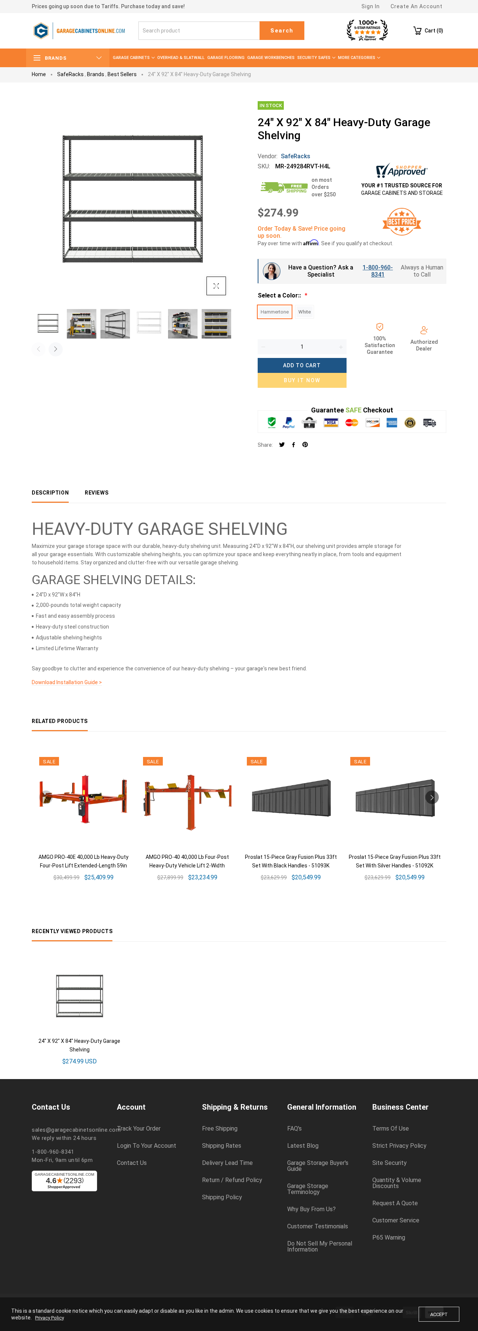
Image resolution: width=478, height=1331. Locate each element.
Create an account (417, 6)
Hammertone (275, 312)
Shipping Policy (222, 1197)
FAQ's (294, 1129)
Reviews (96, 493)
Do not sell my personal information (319, 1247)
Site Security (389, 1163)
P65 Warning (388, 1238)
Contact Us (132, 1163)
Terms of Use (390, 1129)
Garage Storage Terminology (307, 1189)
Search (282, 30)
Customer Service (395, 1221)
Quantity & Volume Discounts (396, 1183)
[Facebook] (293, 445)
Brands (95, 74)
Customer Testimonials (317, 1226)
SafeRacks (70, 74)
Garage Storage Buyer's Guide (317, 1166)
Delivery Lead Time (227, 1163)
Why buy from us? (311, 1209)
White (304, 312)
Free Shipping (220, 1129)
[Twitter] (282, 445)
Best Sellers (122, 74)
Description (50, 493)
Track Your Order (139, 1129)
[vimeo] (305, 445)
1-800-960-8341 (378, 271)
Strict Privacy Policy (399, 1146)
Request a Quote (395, 1203)
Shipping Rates (221, 1146)
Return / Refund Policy (232, 1180)
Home (39, 74)
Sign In (370, 6)
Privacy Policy (49, 1318)
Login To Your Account (146, 1146)
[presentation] (38, 349)
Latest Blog (303, 1146)
